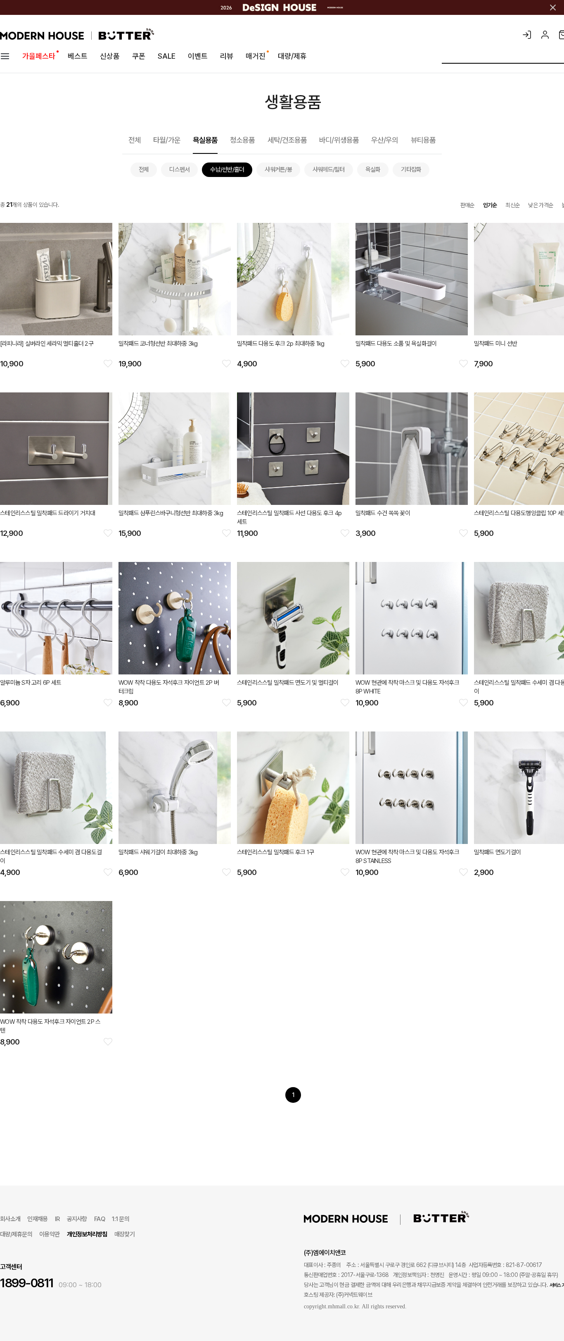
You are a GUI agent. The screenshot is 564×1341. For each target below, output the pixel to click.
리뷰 (226, 56)
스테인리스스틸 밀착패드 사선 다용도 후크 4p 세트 (289, 517)
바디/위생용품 (339, 140)
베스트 (78, 56)
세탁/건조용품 (287, 140)
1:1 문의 (120, 1219)
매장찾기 (124, 1234)
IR (57, 1219)
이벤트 (198, 56)
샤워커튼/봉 (278, 169)
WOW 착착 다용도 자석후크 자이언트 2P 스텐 (50, 1026)
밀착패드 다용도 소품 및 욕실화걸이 (396, 343)
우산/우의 (384, 140)
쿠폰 (138, 56)
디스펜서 (179, 169)
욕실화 (373, 169)
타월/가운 (166, 140)
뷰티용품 (423, 140)
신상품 (110, 56)
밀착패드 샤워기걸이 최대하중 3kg (158, 852)
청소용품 (242, 140)
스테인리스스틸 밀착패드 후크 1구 (275, 852)
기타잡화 (411, 169)
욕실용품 (205, 140)
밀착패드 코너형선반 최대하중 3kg (158, 343)
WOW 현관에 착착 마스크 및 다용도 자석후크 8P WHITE (407, 687)
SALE (166, 56)
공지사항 (77, 1219)
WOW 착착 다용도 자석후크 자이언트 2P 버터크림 (168, 687)
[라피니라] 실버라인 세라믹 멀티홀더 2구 (46, 343)
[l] (358, 1218)
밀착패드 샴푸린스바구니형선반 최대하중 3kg (170, 513)
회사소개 (10, 1219)
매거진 (255, 56)
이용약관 (49, 1234)
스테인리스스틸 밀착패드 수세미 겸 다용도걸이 (51, 857)
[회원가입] (545, 35)
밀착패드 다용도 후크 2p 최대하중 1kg (281, 343)
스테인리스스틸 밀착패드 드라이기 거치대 (47, 513)
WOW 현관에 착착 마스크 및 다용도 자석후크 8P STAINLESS (407, 857)
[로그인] (527, 35)
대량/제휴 (292, 56)
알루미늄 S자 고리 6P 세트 (30, 682)
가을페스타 (38, 56)
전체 (134, 140)
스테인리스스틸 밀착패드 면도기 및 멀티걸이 (288, 682)
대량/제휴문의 (16, 1234)
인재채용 (37, 1219)
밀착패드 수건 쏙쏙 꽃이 (382, 513)
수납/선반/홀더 (227, 169)
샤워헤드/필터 (329, 169)
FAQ (99, 1219)
